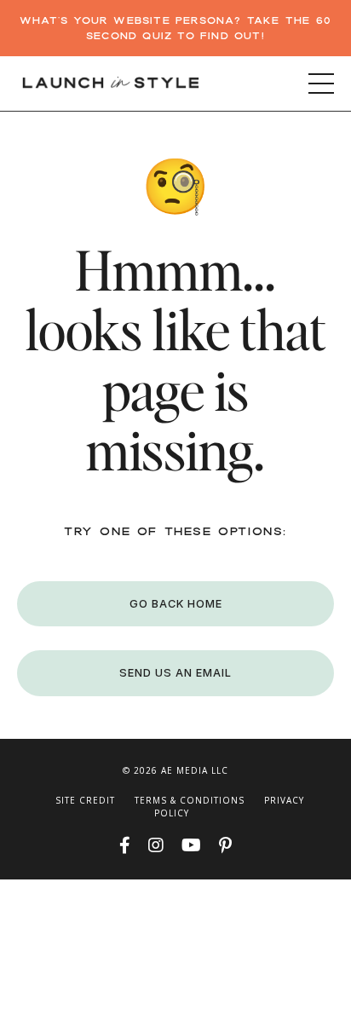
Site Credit (85, 800)
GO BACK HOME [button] (175, 603)
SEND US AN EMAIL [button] (175, 672)
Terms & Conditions (190, 800)
